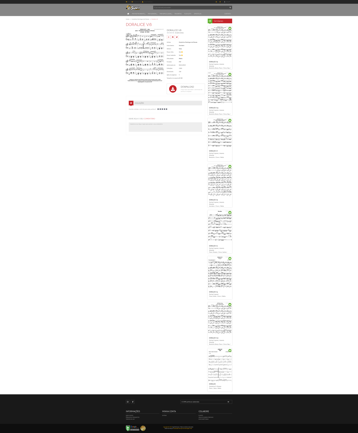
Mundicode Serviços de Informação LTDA (182, 428)
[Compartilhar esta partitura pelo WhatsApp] (169, 37)
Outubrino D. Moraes (215, 386)
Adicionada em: (171, 65)
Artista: (169, 42)
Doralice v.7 (213, 151)
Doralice (212, 384)
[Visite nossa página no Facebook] (220, 2)
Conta (227, 2)
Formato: (169, 62)
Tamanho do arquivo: (173, 78)
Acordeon (181, 45)
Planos (201, 415)
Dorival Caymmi (213, 64)
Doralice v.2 (213, 246)
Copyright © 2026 (167, 427)
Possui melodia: (171, 55)
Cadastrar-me (137, 2)
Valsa (180, 49)
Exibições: (169, 68)
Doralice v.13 (213, 108)
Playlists (187, 14)
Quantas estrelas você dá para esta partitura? (142, 109)
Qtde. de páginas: (172, 75)
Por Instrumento (138, 14)
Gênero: (169, 49)
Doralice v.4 (213, 292)
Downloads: (170, 71)
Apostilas (197, 14)
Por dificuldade (165, 14)
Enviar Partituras (148, 2)
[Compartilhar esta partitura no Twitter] (177, 37)
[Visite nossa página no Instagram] (216, 2)
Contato (227, 14)
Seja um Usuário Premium (206, 417)
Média (180, 58)
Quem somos (129, 415)
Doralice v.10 (213, 338)
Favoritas (178, 14)
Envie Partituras (204, 419)
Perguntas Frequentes (132, 417)
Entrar (129, 2)
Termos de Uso (130, 419)
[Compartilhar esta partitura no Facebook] (173, 37)
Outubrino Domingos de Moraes (140, 19)
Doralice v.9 (213, 62)
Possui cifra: (170, 52)
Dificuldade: (170, 58)
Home (127, 19)
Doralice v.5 (213, 200)
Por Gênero (152, 14)
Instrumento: (170, 45)
